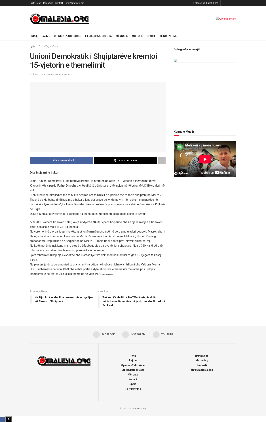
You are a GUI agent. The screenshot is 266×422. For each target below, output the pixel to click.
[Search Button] (234, 36)
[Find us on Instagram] (228, 3)
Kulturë (137, 36)
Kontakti (59, 3)
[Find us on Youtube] (233, 3)
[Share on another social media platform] (162, 160)
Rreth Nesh (35, 3)
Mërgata (122, 36)
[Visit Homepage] (60, 19)
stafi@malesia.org (75, 3)
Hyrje (34, 36)
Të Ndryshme (168, 36)
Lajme (46, 36)
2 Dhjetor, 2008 (37, 74)
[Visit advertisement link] (226, 19)
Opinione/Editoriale (67, 36)
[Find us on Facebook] (224, 3)
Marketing (48, 3)
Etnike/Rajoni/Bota (98, 36)
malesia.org (140, 408)
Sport (151, 36)
